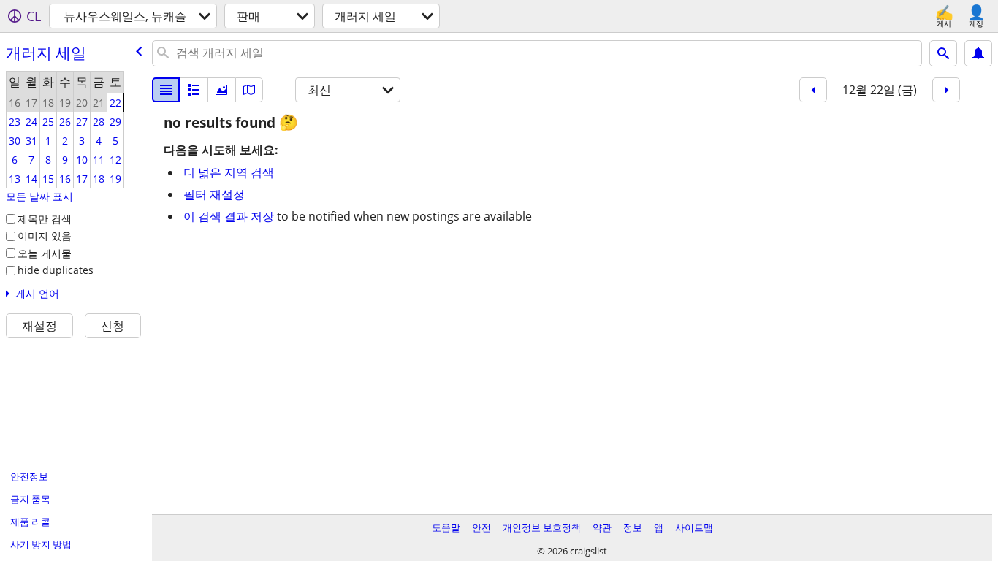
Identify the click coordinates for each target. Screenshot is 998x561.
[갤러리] (221, 89)
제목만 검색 (45, 219)
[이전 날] (813, 89)
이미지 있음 (45, 236)
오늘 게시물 (45, 253)
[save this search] (978, 53)
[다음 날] (946, 89)
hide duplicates (56, 270)
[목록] (166, 89)
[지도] (249, 89)
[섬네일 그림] (193, 89)
